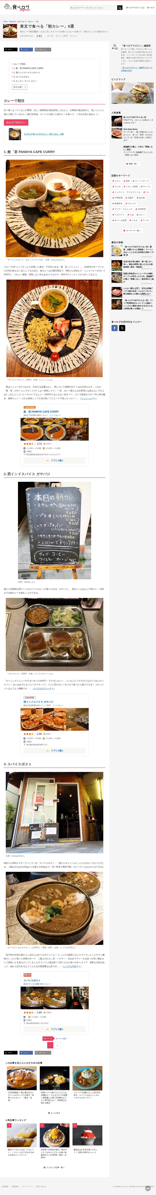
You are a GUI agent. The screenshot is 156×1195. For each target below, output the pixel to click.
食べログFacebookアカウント (115, 328)
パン (148, 192)
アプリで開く (44, 460)
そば (51, 36)
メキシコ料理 (132, 186)
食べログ (150, 7)
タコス (118, 186)
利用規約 (15, 1186)
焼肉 (128, 181)
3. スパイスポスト (22, 77)
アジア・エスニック (124, 209)
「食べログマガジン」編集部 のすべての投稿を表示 (136, 69)
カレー (75, 36)
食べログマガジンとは (135, 7)
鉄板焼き (119, 203)
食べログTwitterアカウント (122, 328)
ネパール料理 (121, 220)
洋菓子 (131, 198)
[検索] (119, 7)
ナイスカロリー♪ (42, 674)
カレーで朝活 (19, 64)
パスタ (135, 220)
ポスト (9, 49)
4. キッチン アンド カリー (25, 81)
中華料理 (119, 198)
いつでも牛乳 (66, 947)
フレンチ (132, 203)
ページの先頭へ (148, 1188)
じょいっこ (44, 380)
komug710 (16, 856)
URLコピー (42, 49)
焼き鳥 (142, 198)
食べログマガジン (17, 7)
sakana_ (27, 582)
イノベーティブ (142, 181)
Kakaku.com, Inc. (122, 1186)
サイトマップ (27, 1186)
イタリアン (120, 215)
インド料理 (62, 36)
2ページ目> (55, 1038)
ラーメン (147, 186)
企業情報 (5, 1186)
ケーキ (146, 220)
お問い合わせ (41, 1186)
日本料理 (142, 209)
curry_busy (56, 260)
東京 (40, 36)
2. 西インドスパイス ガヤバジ (27, 72)
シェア (25, 49)
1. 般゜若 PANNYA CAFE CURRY (29, 68)
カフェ (118, 181)
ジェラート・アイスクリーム (127, 192)
